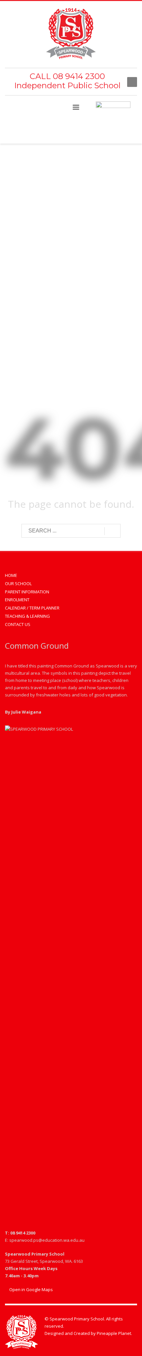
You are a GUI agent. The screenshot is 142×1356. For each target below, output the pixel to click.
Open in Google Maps (30, 1289)
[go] (112, 531)
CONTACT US (17, 624)
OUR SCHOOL (18, 583)
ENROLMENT (17, 600)
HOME (11, 575)
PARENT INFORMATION (27, 592)
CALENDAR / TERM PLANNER (32, 608)
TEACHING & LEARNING (27, 616)
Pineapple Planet (114, 1333)
